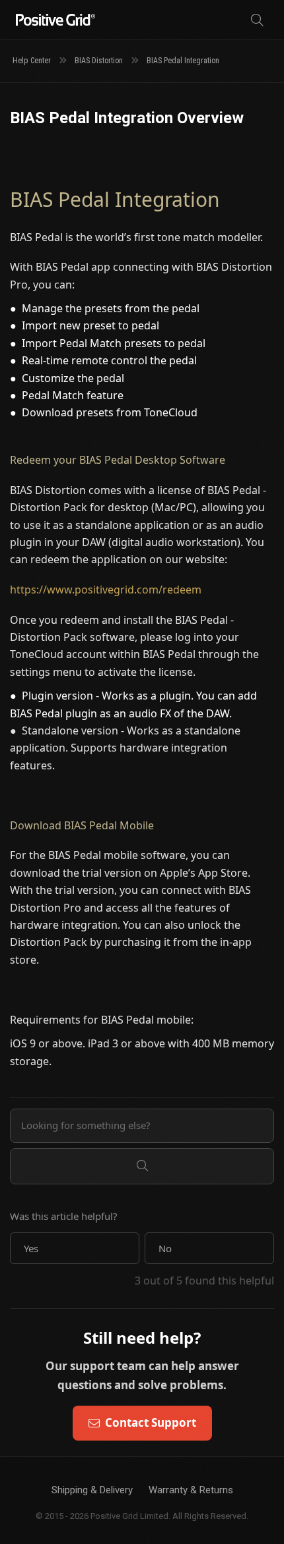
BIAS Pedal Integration (183, 60)
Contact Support (150, 1422)
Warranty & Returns (191, 1490)
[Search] (257, 20)
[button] (74, 1248)
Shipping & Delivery (92, 1490)
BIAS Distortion (99, 60)
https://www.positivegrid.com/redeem (105, 589)
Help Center (32, 60)
